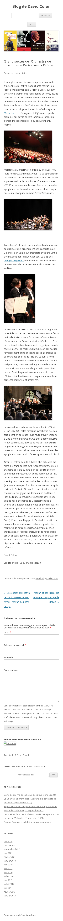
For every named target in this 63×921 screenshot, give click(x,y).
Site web (8, 657)
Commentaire (11, 670)
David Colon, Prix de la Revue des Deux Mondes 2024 (30, 794)
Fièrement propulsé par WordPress (20, 915)
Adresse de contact (15, 645)
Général (40, 578)
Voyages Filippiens (14, 260)
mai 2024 (8, 841)
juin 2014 (8, 887)
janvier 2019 (10, 860)
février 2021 (10, 856)
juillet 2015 (9, 876)
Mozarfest (9, 113)
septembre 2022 (12, 849)
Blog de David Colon (31, 6)
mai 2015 (8, 880)
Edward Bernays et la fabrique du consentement (28, 822)
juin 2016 (8, 872)
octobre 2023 (10, 845)
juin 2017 (8, 868)
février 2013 (10, 891)
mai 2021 (8, 853)
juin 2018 (8, 864)
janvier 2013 (10, 895)
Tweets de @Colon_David (16, 755)
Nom (7, 632)
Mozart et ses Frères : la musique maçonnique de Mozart (46, 597)
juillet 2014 (9, 884)
